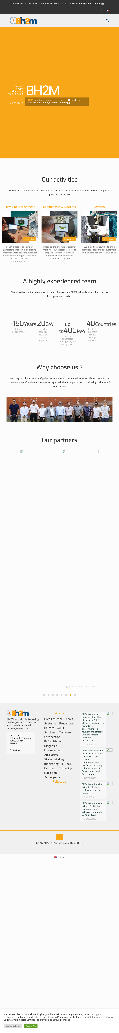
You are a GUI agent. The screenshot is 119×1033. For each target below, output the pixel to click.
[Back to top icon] (59, 837)
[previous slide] (11, 548)
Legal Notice (77, 843)
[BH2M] (23, 20)
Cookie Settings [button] (13, 1026)
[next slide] (108, 548)
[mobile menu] (96, 20)
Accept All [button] (31, 1026)
